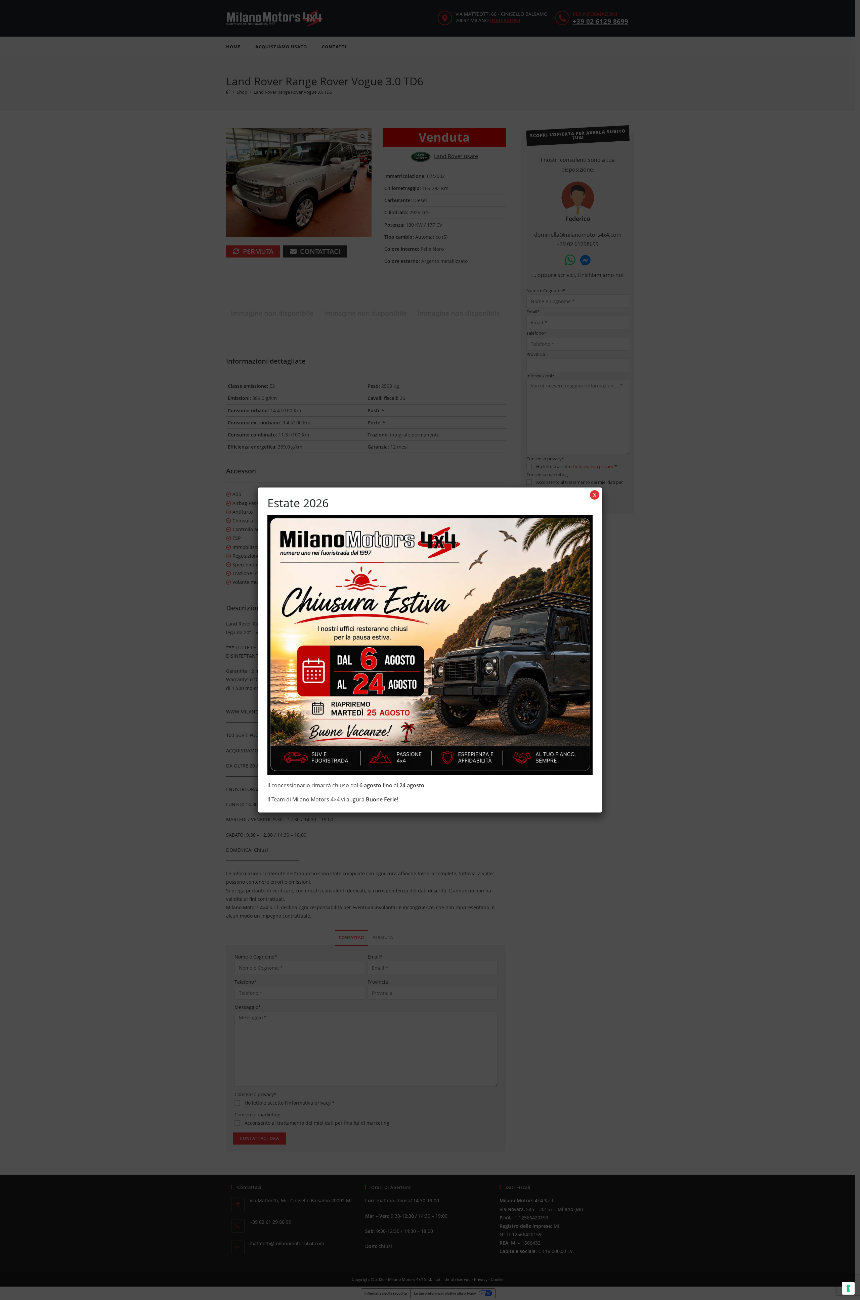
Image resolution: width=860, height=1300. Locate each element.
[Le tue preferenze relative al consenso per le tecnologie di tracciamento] (848, 1288)
